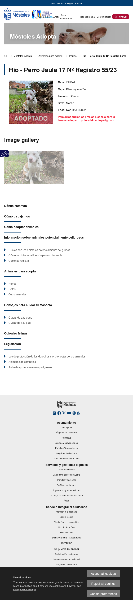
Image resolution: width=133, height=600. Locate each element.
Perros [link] (73, 56)
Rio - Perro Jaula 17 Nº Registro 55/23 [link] (104, 56)
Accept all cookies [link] (103, 573)
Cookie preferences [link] (103, 594)
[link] (4, 153)
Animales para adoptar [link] (50, 56)
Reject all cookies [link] (103, 583)
